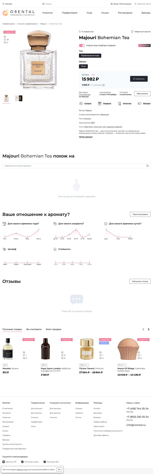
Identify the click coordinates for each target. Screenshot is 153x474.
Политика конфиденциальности (108, 431)
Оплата (97, 408)
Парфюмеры (36, 422)
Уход (89, 12)
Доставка (98, 413)
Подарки (6, 435)
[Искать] (148, 166)
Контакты (6, 413)
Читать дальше (86, 137)
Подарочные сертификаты (14, 449)
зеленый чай (99, 127)
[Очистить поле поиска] (106, 3)
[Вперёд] (149, 329)
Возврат (97, 417)
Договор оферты (101, 435)
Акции (105, 12)
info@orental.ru (136, 425)
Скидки (5, 426)
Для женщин (36, 408)
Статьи (78, 417)
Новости (79, 413)
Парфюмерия (69, 12)
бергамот (89, 127)
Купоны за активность (12, 444)
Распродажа (125, 12)
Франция (105, 114)
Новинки (47, 12)
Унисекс (87, 119)
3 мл (5, 365)
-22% (93, 75)
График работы (100, 422)
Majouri (89, 110)
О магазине (7, 408)
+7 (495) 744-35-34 (137, 408)
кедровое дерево (114, 127)
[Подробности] (103, 85)
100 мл (44, 365)
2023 (93, 123)
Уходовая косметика (60, 403)
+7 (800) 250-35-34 (137, 416)
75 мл (120, 365)
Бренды (146, 12)
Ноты (33, 426)
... (87, 365)
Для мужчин (36, 413)
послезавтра (84, 94)
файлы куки (22, 469)
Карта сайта (99, 426)
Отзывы (78, 408)
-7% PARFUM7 (144, 45)
